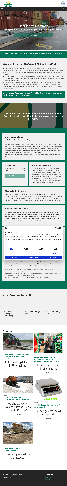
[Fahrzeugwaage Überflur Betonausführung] (18, 433)
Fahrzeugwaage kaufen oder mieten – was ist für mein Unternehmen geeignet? (17, 356)
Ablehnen (14, 257)
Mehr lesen (18, 370)
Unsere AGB (47, 479)
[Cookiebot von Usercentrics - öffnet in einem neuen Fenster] (56, 228)
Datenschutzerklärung (49, 477)
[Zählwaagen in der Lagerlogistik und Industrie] (48, 343)
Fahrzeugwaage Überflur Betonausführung (13, 449)
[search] (52, 8)
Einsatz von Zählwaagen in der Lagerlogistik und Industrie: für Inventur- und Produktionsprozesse (47, 359)
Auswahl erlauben (33, 257)
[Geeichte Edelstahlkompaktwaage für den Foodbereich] (48, 388)
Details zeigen (56, 253)
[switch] (26, 249)
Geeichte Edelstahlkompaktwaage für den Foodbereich (47, 406)
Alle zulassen (53, 257)
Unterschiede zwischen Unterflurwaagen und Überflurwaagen (17, 398)
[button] (25, 9)
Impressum (47, 476)
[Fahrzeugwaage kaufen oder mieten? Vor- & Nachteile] (18, 341)
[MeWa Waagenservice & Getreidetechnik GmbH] (8, 4)
